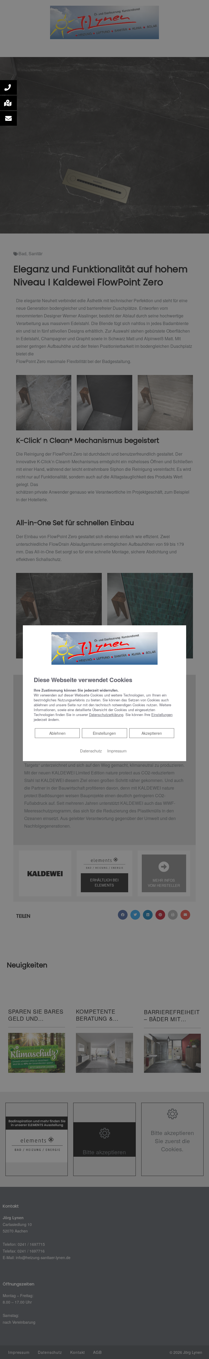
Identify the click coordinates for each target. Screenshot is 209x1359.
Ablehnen (57, 733)
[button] (8, 87)
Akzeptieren (152, 733)
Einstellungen (104, 733)
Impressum (117, 750)
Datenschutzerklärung (106, 714)
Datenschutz (91, 750)
